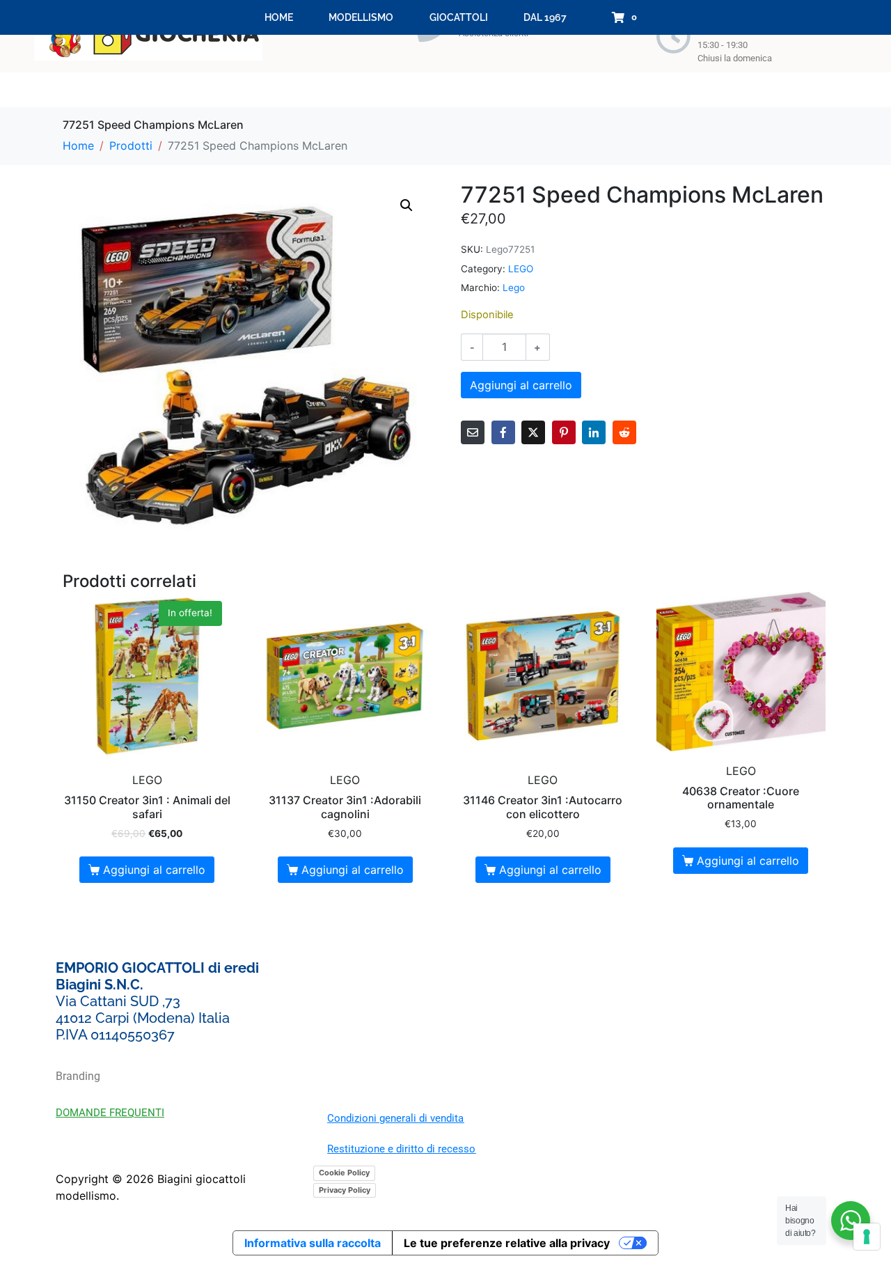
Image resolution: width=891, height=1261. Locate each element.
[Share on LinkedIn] (594, 432)
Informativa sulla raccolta (312, 1243)
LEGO (520, 268)
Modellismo (361, 17)
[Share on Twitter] (533, 432)
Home (279, 17)
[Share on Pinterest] (564, 432)
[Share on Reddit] (624, 432)
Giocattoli (458, 17)
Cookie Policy (344, 1172)
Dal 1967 (545, 17)
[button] (406, 205)
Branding (78, 1076)
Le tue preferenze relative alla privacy (507, 1243)
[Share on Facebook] (503, 432)
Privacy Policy (344, 1190)
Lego (514, 287)
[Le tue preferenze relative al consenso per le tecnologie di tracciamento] (866, 1236)
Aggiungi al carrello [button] (154, 870)
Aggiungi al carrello (521, 385)
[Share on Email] (472, 432)
